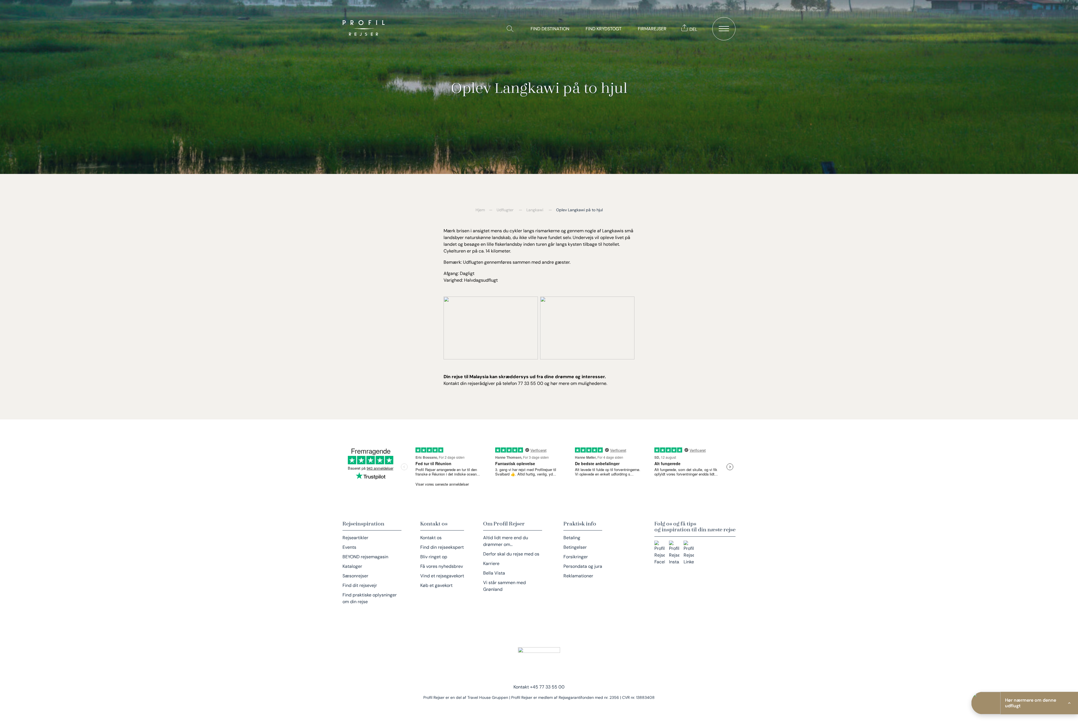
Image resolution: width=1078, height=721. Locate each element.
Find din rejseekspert (442, 547)
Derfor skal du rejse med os (511, 554)
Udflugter (505, 209)
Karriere (491, 563)
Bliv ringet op (433, 557)
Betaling (571, 538)
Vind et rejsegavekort (442, 576)
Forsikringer (575, 557)
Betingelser (575, 547)
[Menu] (724, 28)
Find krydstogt (604, 29)
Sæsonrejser (355, 576)
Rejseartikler (355, 538)
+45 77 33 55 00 (547, 687)
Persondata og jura (582, 566)
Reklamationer (578, 576)
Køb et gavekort (436, 585)
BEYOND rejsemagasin (365, 557)
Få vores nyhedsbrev (441, 566)
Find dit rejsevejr (359, 585)
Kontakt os (431, 538)
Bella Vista (494, 573)
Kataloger (352, 566)
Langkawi (534, 209)
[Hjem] (364, 28)
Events (349, 547)
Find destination (550, 29)
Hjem (480, 209)
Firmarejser (652, 29)
